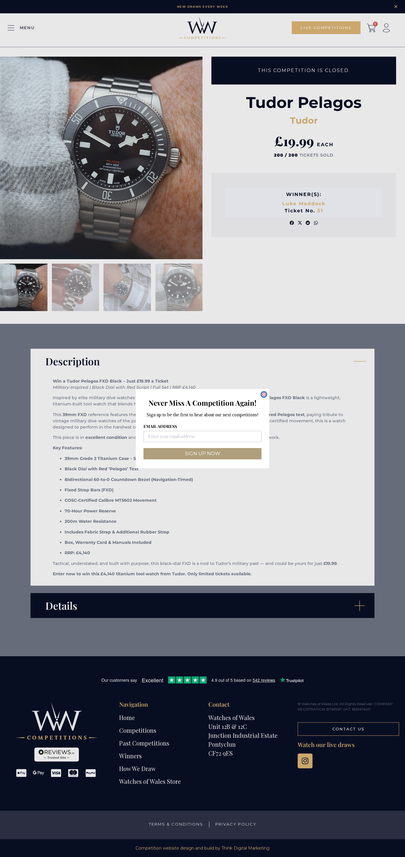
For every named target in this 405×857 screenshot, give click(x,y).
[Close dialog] (264, 394)
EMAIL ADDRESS (160, 426)
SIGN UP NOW (202, 453)
